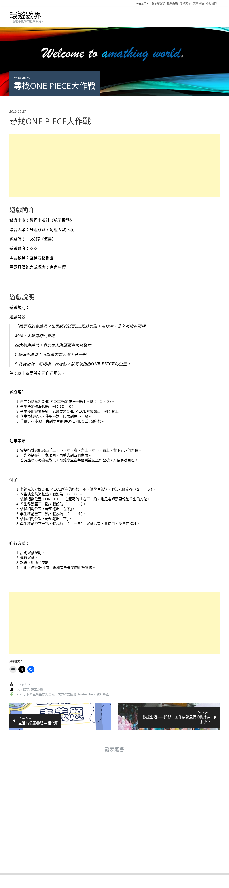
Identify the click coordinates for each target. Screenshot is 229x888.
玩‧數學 (23, 689)
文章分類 (198, 3)
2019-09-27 (22, 78)
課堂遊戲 (37, 689)
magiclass (24, 684)
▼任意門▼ (142, 3)
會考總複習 (158, 3)
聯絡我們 (211, 3)
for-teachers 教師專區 (93, 694)
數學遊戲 (172, 3)
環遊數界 (25, 15)
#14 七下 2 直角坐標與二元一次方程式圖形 (46, 694)
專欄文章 (185, 3)
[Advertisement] (114, 165)
